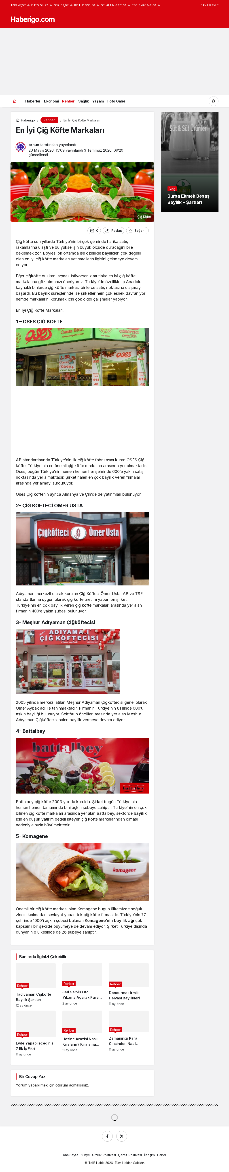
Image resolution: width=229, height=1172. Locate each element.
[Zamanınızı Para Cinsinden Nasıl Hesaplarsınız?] (129, 1033)
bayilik (140, 813)
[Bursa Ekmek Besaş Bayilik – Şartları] (189, 162)
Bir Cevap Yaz (32, 1076)
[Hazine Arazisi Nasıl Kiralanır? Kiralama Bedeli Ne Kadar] (82, 1033)
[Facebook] (107, 1136)
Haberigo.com (33, 19)
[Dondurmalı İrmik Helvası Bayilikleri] (129, 985)
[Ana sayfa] (15, 101)
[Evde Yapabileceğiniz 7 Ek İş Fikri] (36, 1033)
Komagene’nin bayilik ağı (109, 920)
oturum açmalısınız (71, 1085)
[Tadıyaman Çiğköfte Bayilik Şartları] (36, 985)
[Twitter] (121, 1136)
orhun (34, 144)
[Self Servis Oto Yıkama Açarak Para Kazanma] (82, 985)
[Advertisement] (114, 61)
